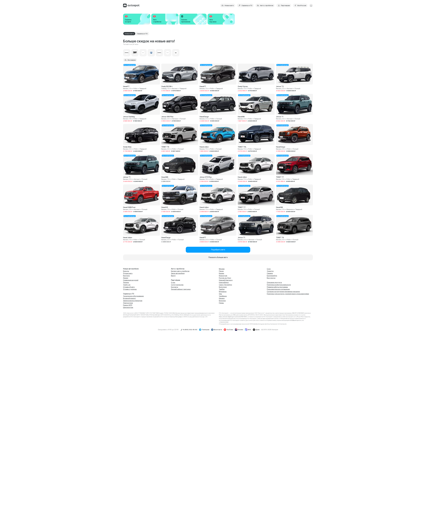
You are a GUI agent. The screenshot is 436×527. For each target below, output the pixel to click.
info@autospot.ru (295, 320)
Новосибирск (224, 282)
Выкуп (173, 276)
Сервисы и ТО (128, 294)
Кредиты (126, 276)
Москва (221, 269)
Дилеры (126, 282)
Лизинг (125, 278)
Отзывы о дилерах (130, 289)
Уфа (220, 294)
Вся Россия (301, 5)
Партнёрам (175, 280)
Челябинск (223, 296)
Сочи (269, 269)
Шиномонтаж (128, 307)
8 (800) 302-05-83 (190, 329)
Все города (271, 278)
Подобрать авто (218, 250)
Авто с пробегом (177, 269)
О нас (173, 282)
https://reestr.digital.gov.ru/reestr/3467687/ (233, 317)
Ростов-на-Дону (225, 278)
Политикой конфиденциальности (408, 509)
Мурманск (223, 291)
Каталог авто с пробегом (180, 271)
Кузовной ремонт (129, 298)
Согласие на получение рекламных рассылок (283, 291)
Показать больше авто (218, 257)
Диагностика (128, 303)
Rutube (240, 329)
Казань (221, 273)
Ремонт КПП (127, 305)
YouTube (230, 329)
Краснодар (223, 276)
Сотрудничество (177, 285)
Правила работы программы (277, 287)
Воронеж (222, 300)
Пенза (221, 271)
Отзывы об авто (129, 287)
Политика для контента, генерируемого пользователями (288, 294)
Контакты (174, 287)
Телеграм (205, 329)
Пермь (221, 303)
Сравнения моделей (130, 280)
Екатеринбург (272, 276)
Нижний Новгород (226, 280)
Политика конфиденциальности (279, 285)
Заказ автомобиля (178, 273)
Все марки (132, 60)
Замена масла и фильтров (132, 300)
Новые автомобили (131, 269)
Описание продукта (274, 282)
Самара (270, 273)
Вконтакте (218, 329)
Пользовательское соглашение (278, 289)
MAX (249, 329)
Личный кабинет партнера (181, 289)
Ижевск (222, 298)
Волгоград (223, 287)
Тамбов (221, 289)
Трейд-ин (126, 285)
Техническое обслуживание (133, 296)
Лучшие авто (128, 273)
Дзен (258, 329)
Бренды (126, 271)
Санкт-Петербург (225, 285)
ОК (413, 518)
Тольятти (270, 271)
